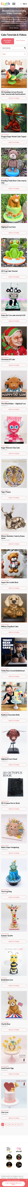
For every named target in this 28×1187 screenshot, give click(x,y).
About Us (3, 1178)
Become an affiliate (12, 1178)
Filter (4, 54)
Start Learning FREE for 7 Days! (13, 1183)
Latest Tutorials (20, 40)
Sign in (25, 4)
